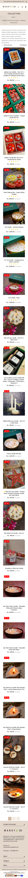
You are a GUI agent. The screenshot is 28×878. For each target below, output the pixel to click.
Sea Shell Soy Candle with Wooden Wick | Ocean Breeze (14, 728)
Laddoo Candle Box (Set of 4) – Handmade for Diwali (14, 158)
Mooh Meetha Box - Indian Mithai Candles (14, 193)
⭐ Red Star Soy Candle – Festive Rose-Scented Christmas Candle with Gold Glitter (14, 493)
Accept (10, 875)
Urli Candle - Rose (14, 298)
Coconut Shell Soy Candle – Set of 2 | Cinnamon (14, 807)
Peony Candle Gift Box (14, 453)
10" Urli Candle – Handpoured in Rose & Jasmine (14, 261)
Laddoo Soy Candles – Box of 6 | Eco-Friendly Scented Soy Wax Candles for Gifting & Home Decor (14, 73)
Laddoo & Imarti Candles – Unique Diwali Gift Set (14, 116)
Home (13, 17)
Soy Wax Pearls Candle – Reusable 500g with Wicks (14, 648)
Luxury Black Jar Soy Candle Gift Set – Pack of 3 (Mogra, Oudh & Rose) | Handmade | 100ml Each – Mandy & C (14, 380)
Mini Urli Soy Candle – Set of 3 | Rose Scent (14, 338)
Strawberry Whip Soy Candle (14, 568)
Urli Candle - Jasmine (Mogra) (14, 227)
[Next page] (18, 818)
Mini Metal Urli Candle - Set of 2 (14, 533)
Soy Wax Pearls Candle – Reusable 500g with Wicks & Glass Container (14, 608)
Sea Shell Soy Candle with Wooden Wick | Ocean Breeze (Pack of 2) (14, 688)
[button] (18, 7)
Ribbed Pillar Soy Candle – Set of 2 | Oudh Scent (14, 422)
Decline (18, 875)
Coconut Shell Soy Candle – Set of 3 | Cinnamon (14, 768)
